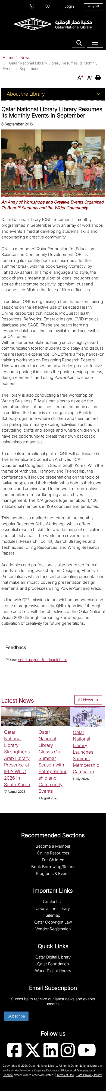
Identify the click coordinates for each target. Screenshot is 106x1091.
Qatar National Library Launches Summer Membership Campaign (86, 752)
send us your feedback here (42, 659)
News (25, 57)
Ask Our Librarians (47, 5)
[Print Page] (98, 77)
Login (69, 6)
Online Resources (53, 853)
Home (8, 57)
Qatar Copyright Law (53, 922)
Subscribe (16, 1016)
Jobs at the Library (53, 908)
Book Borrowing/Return (53, 866)
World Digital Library (53, 970)
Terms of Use (65, 1075)
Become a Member (53, 846)
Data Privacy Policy (89, 1075)
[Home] (52, 23)
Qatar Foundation (53, 964)
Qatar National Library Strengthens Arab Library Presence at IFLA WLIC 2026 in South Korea (17, 758)
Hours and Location (32, 5)
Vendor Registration (53, 929)
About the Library (26, 94)
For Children (53, 859)
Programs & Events (53, 873)
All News (85, 699)
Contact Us (53, 901)
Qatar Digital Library (53, 957)
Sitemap (53, 915)
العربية (93, 7)
